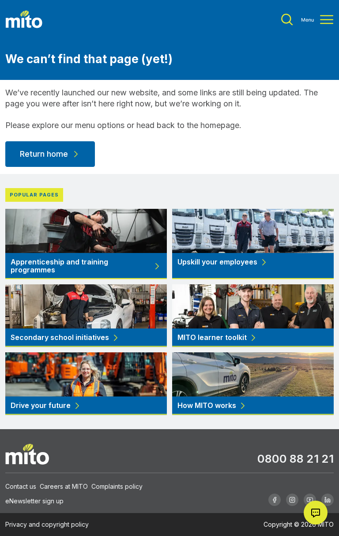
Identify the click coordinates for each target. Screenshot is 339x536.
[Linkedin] (327, 500)
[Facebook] (274, 500)
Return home (44, 154)
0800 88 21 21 (295, 458)
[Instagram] (292, 500)
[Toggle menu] (307, 19)
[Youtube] (310, 500)
